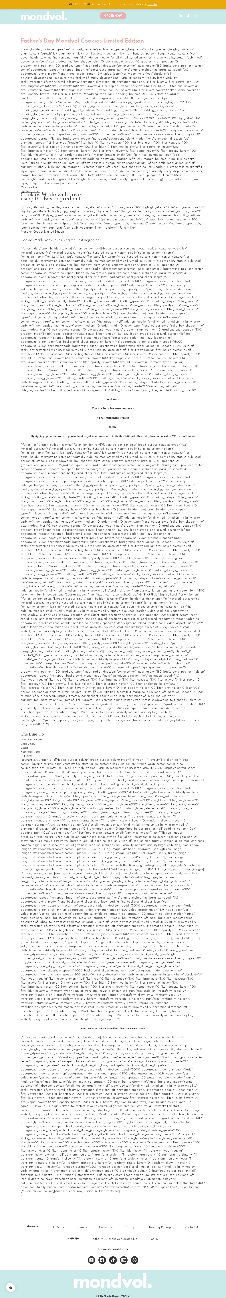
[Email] (124, 1260)
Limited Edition (54, 231)
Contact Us (192, 1227)
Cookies (81, 1227)
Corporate (106, 1227)
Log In (154, 1239)
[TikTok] (113, 1260)
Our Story (58, 1227)
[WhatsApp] (134, 1260)
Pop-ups (130, 1227)
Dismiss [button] (152, 4)
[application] (199, 16)
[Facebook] (102, 1260)
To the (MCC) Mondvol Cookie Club (114, 1239)
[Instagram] (91, 1260)
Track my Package (161, 1227)
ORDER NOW (113, 15)
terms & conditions (113, 1249)
